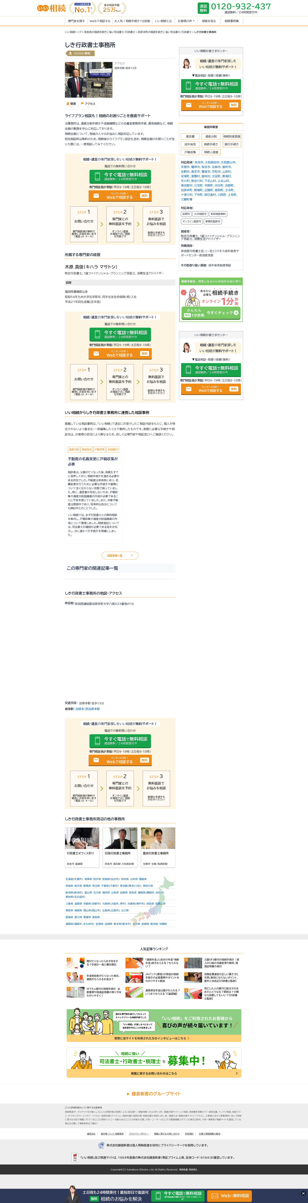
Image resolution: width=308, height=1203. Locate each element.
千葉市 (113, 886)
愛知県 (69, 897)
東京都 (124, 886)
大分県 (136, 924)
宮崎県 (145, 924)
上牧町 (232, 194)
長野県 (124, 892)
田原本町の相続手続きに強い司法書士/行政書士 (165, 32)
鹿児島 (154, 924)
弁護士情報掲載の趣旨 (209, 1134)
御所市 (226, 167)
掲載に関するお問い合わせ (167, 1134)
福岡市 (78, 924)
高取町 (219, 190)
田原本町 (186, 190)
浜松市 (159, 892)
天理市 (185, 167)
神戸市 (140, 903)
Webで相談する (100, 21)
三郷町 (185, 199)
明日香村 (210, 194)
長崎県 (108, 924)
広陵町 (208, 190)
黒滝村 (226, 176)
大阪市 (115, 903)
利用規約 (189, 1134)
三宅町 (198, 185)
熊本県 (117, 924)
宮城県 (106, 879)
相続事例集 (232, 21)
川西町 (222, 194)
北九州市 (88, 924)
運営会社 (91, 1134)
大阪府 (106, 903)
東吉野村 (186, 185)
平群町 (208, 185)
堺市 (122, 903)
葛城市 (206, 171)
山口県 (125, 910)
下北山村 (210, 180)
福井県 (106, 892)
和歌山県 (160, 903)
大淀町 (216, 176)
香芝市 (195, 171)
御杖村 (206, 176)
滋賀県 (78, 903)
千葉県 (105, 886)
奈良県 (150, 903)
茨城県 (69, 886)
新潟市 (78, 892)
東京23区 (134, 886)
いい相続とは (163, 21)
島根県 (78, 910)
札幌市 (78, 879)
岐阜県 (133, 892)
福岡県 (69, 924)
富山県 (88, 892)
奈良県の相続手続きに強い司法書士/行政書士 (109, 32)
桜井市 (206, 167)
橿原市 (195, 167)
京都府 (87, 903)
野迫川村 (197, 180)
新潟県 (69, 892)
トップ (73, 32)
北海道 (69, 879)
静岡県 (141, 892)
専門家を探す (76, 21)
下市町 (198, 194)
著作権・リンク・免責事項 (112, 1134)
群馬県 (87, 886)
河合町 (219, 185)
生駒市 (185, 171)
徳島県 (69, 917)
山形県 (134, 879)
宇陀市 (216, 171)
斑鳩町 (198, 190)
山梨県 (115, 892)
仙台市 (115, 879)
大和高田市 (212, 162)
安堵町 (185, 176)
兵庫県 (131, 903)
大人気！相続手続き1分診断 (132, 21)
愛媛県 (87, 917)
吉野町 (229, 185)
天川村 (185, 180)
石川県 (97, 892)
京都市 (96, 903)
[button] (171, 844)
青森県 (88, 879)
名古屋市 (79, 897)
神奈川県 (148, 886)
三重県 (69, 903)
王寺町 (229, 190)
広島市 (115, 910)
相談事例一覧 (114, 555)
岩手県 (97, 879)
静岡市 (150, 892)
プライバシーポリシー (139, 1134)
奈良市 (199, 162)
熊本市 (126, 924)
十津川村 (186, 194)
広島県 (106, 910)
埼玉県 (96, 886)
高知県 (96, 917)
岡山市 (96, 910)
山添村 (226, 171)
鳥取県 (69, 910)
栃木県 (78, 886)
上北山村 (223, 180)
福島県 (143, 879)
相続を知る (209, 21)
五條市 (216, 167)
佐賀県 (99, 924)
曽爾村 (195, 176)
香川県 (78, 917)
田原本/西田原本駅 (88, 709)
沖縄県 (163, 924)
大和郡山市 (228, 162)
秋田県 (125, 879)
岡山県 (87, 910)
